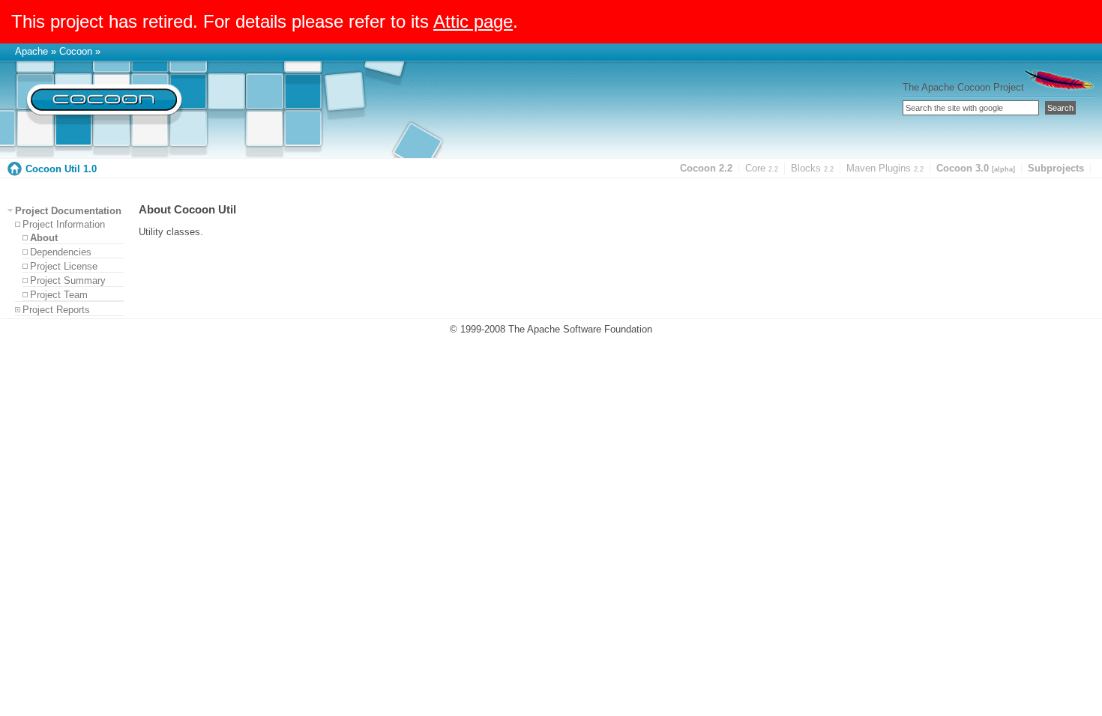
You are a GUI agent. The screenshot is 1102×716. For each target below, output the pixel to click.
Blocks (812, 168)
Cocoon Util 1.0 (61, 169)
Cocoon (75, 51)
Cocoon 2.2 (706, 168)
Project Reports (56, 309)
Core (761, 168)
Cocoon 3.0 (975, 168)
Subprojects (1056, 168)
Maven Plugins (885, 168)
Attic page (473, 21)
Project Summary (68, 280)
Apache (31, 51)
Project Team (59, 294)
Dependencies (60, 252)
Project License (63, 266)
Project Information (63, 224)
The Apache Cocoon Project (963, 87)
